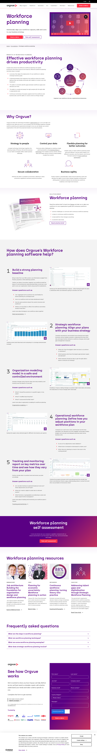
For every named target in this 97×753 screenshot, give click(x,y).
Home (8, 46)
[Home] (27, 664)
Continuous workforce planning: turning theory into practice (58, 590)
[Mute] (82, 34)
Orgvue (72, 204)
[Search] (89, 1)
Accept (81, 736)
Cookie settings (81, 740)
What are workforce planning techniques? (24, 638)
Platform (32, 5)
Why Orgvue (23, 5)
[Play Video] (52, 34)
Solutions (40, 5)
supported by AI (34, 122)
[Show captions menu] (79, 34)
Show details (22, 750)
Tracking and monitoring (19, 504)
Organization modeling (19, 405)
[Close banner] (94, 734)
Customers (54, 5)
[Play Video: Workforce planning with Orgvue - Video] (70, 23)
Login (84, 1)
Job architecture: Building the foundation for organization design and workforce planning (16, 591)
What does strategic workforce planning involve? (27, 647)
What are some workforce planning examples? (26, 642)
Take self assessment (32, 37)
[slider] (67, 34)
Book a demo (83, 5)
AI (47, 5)
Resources (71, 5)
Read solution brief (57, 223)
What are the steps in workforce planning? (24, 634)
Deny (81, 744)
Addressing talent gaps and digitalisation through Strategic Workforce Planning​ (80, 590)
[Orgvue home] (12, 5)
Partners (62, 5)
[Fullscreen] (87, 34)
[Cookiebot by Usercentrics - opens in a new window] (9, 750)
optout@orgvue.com (12, 705)
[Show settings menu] (85, 34)
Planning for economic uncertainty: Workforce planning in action (37, 590)
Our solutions (14, 46)
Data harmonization (18, 314)
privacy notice (13, 704)
